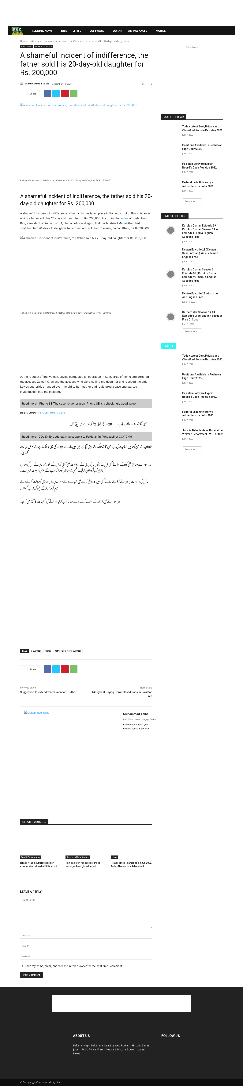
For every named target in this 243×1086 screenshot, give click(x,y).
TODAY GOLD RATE (53, 413)
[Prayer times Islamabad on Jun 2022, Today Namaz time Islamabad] (131, 844)
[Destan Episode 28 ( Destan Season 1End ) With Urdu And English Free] (170, 254)
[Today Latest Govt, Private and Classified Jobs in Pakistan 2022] (170, 131)
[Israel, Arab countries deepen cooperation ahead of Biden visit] (41, 844)
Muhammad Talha (38, 83)
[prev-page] (22, 875)
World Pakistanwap (43, 46)
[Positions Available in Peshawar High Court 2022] (170, 149)
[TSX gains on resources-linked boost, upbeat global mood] (86, 844)
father (48, 650)
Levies (124, 218)
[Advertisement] (121, 13)
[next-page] (28, 875)
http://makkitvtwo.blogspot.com (139, 719)
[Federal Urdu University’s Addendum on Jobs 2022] (170, 187)
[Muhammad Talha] (22, 84)
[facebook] (124, 734)
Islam (114, 857)
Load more (191, 201)
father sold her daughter (68, 650)
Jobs (64, 31)
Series (77, 31)
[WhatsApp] (73, 93)
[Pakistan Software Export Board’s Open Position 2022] (170, 168)
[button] (230, 31)
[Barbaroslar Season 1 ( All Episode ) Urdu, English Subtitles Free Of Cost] (170, 316)
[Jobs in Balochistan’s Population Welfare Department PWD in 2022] (170, 435)
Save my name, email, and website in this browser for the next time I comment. (74, 966)
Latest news (36, 41)
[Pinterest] (65, 93)
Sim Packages (137, 31)
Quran (117, 31)
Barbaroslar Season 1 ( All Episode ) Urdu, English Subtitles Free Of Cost (202, 316)
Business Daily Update (78, 857)
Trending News (41, 31)
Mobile (161, 31)
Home (23, 41)
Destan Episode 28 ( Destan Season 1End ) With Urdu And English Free (200, 253)
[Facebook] (47, 93)
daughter (36, 650)
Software (97, 31)
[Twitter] (56, 93)
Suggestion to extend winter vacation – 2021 (48, 692)
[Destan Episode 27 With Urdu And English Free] (170, 298)
